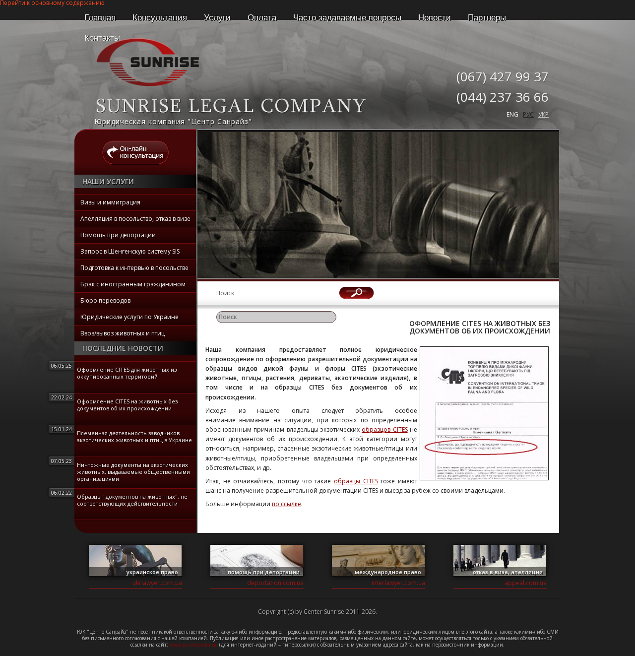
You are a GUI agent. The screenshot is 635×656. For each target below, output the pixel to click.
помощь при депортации (264, 572)
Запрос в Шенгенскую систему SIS (130, 251)
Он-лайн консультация (135, 152)
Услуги (217, 17)
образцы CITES (356, 481)
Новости (434, 17)
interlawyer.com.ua (398, 583)
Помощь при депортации (118, 235)
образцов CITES (384, 429)
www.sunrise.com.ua (194, 644)
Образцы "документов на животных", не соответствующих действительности (132, 500)
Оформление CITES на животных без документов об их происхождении (127, 404)
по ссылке (286, 504)
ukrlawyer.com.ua (157, 583)
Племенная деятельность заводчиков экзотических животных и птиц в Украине (134, 436)
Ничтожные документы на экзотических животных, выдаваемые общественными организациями (133, 471)
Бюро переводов (105, 300)
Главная (100, 17)
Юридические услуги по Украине (129, 317)
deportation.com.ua (275, 583)
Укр (543, 114)
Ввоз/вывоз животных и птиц (122, 333)
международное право (388, 572)
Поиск (225, 293)
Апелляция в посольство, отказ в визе (135, 218)
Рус (528, 114)
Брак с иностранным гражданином (133, 284)
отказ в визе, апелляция (508, 572)
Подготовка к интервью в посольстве (134, 267)
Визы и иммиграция (110, 202)
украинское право (152, 572)
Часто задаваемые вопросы (347, 17)
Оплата (262, 17)
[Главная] (148, 86)
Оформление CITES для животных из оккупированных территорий (127, 373)
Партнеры (487, 17)
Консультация (159, 17)
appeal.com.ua (526, 583)
